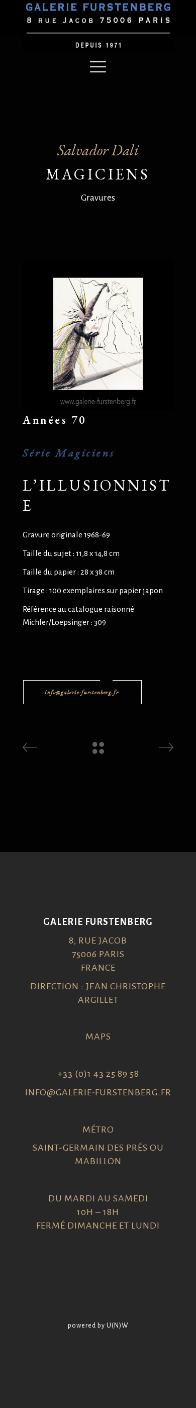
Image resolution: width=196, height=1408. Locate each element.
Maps (98, 1036)
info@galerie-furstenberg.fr (98, 1092)
